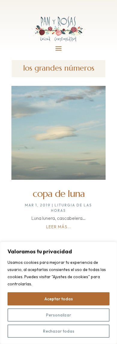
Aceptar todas (58, 299)
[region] (58, 293)
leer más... (58, 226)
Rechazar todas (58, 331)
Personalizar (58, 315)
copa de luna (59, 194)
